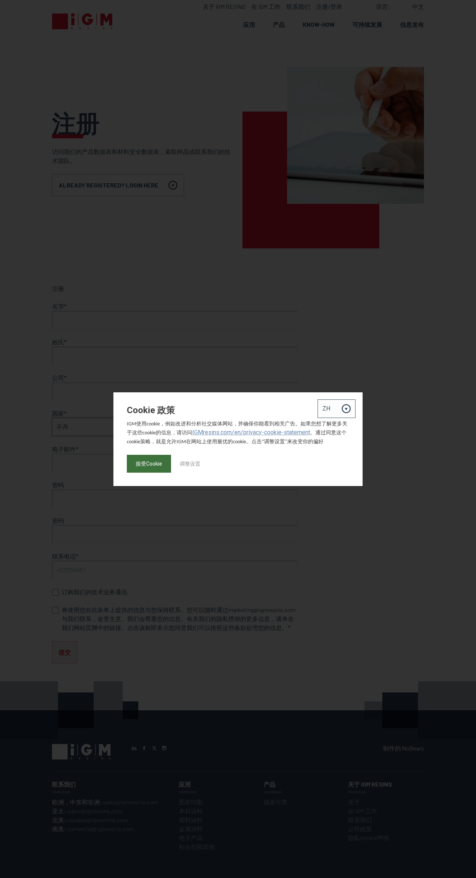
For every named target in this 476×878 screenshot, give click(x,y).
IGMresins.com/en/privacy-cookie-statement (251, 432)
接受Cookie (149, 464)
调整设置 (190, 464)
